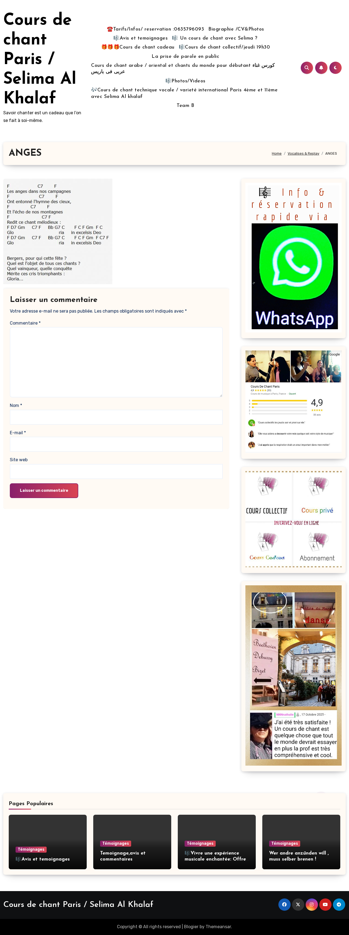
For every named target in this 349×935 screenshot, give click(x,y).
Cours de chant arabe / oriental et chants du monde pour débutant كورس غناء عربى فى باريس (183, 68)
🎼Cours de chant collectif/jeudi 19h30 (224, 47)
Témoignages (31, 849)
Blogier (191, 926)
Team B (185, 105)
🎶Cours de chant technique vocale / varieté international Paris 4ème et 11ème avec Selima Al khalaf (184, 93)
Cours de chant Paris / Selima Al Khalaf (39, 60)
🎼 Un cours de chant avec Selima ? (215, 38)
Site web (19, 459)
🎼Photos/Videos (186, 81)
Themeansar (218, 926)
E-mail (18, 432)
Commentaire (25, 323)
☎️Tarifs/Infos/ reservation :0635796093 (155, 29)
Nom (16, 405)
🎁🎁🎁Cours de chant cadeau (137, 47)
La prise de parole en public (185, 56)
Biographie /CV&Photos (236, 29)
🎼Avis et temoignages (140, 38)
